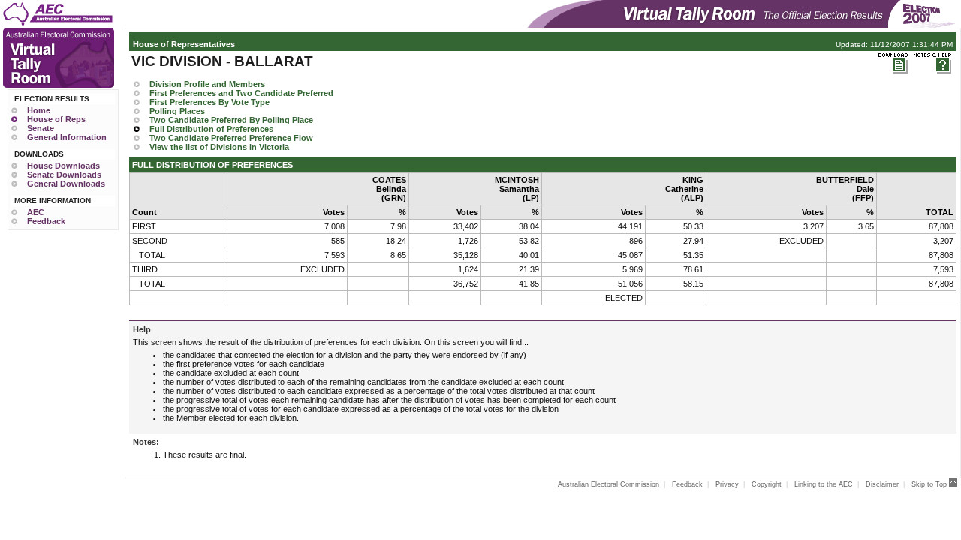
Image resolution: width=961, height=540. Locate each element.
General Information (67, 137)
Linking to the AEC (823, 484)
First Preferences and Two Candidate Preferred (241, 93)
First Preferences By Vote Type (209, 102)
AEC (35, 212)
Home (38, 110)
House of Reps (56, 119)
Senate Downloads (64, 174)
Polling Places (177, 111)
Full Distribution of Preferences (211, 129)
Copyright (767, 484)
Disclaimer (882, 484)
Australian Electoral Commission (608, 484)
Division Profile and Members (207, 84)
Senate (40, 128)
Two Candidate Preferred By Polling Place (231, 120)
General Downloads (66, 183)
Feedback (46, 221)
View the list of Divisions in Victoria (219, 147)
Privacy (727, 484)
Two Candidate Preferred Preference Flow (231, 138)
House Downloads (63, 165)
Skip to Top (930, 484)
